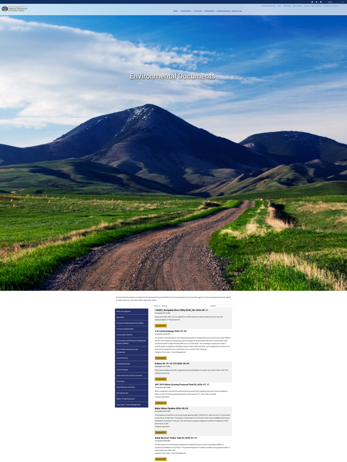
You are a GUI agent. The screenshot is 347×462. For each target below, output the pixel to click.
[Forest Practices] (131, 358)
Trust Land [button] (198, 11)
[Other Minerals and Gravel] (131, 387)
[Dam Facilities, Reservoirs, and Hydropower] (131, 350)
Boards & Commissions (331, 6)
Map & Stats (287, 6)
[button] (325, 2)
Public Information (316, 6)
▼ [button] (192, 11)
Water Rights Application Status (145, 300)
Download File (161, 326)
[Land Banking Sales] (131, 364)
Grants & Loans (237, 11)
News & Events (297, 6)
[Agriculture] (131, 317)
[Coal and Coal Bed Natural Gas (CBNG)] (131, 323)
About (279, 6)
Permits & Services (223, 11)
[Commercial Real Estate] (131, 329)
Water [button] (176, 11)
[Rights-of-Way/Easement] (131, 399)
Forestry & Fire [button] (186, 11)
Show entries (160, 306)
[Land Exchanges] (131, 370)
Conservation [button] (209, 11)
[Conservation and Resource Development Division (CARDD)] (131, 342)
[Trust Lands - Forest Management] (131, 405)
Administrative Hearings (268, 6)
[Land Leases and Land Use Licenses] (131, 375)
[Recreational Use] (131, 393)
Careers (306, 6)
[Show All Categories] (131, 311)
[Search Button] (342, 2)
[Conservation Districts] (131, 335)
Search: (213, 306)
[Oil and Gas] (131, 381)
